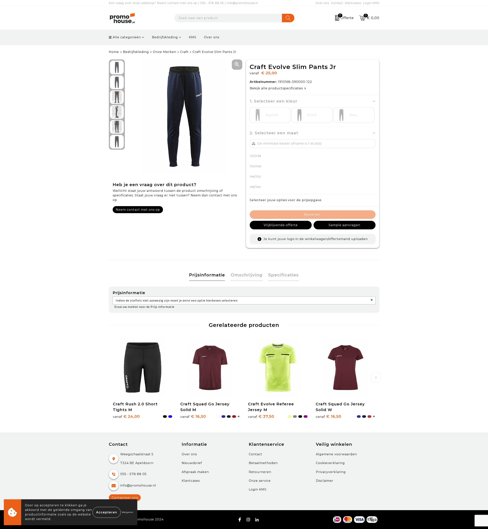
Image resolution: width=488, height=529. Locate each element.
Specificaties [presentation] (283, 275)
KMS (192, 37)
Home (114, 52)
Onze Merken (164, 52)
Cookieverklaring (330, 463)
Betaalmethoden (263, 463)
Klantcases (353, 3)
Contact (337, 3)
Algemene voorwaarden (336, 454)
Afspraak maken (195, 472)
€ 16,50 (193, 416)
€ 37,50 (261, 416)
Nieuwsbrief (192, 463)
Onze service (260, 481)
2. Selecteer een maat (274, 133)
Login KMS (371, 3)
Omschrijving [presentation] (246, 275)
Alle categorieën (126, 37)
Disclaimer (324, 481)
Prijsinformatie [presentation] (207, 275)
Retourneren (260, 472)
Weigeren (127, 512)
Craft (184, 52)
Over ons (322, 3)
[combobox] (228, 18)
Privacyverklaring (331, 472)
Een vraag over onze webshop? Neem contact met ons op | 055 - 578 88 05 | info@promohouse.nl (183, 3)
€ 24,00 (126, 416)
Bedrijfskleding (165, 37)
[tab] (207, 275)
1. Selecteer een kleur (273, 101)
